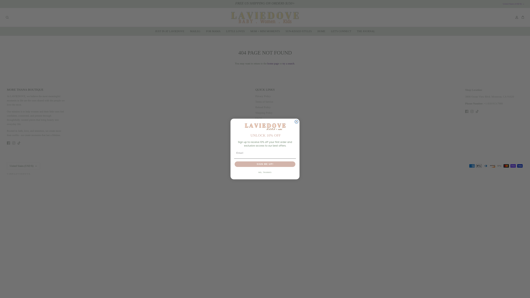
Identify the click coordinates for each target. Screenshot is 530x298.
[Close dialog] (296, 121)
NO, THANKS (265, 172)
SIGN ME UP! (265, 164)
